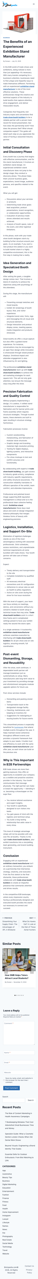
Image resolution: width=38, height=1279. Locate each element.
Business (6, 37)
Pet (3, 1233)
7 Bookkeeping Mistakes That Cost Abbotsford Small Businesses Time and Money (19, 1125)
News (4, 1229)
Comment (8, 1023)
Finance (5, 1198)
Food (4, 1205)
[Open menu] (34, 4)
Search (5, 1097)
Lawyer (5, 1219)
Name (7, 1053)
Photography (7, 1236)
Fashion (5, 1195)
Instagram (6, 1216)
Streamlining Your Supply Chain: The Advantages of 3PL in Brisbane (9, 924)
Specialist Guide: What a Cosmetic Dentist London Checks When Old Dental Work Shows (19, 1137)
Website (7, 1073)
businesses (19, 727)
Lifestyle (5, 1222)
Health (5, 1209)
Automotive (7, 1174)
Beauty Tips (7, 1177)
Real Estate (7, 1240)
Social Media (7, 1243)
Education (6, 1188)
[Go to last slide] (6, 971)
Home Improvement (10, 1212)
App (4, 1170)
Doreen (7, 61)
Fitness (5, 1202)
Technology (7, 1247)
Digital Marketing (9, 1184)
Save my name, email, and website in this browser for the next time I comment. (19, 1080)
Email (7, 1063)
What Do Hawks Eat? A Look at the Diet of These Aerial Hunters (28, 924)
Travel (4, 1250)
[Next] (32, 971)
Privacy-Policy (29, 1271)
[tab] (15, 995)
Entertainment (8, 1191)
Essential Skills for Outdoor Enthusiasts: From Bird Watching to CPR (19, 1157)
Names (5, 1226)
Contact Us (29, 1266)
